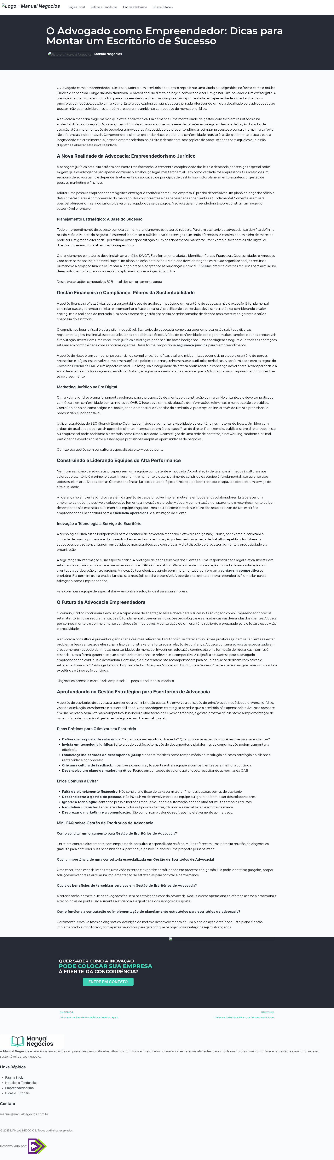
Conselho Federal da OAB (76, 366)
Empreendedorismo (19, 1088)
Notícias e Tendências (21, 1083)
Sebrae (206, 266)
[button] (108, 982)
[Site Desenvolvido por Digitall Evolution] (37, 1146)
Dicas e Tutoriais (17, 1093)
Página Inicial (14, 1077)
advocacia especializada (251, 644)
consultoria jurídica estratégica (127, 340)
